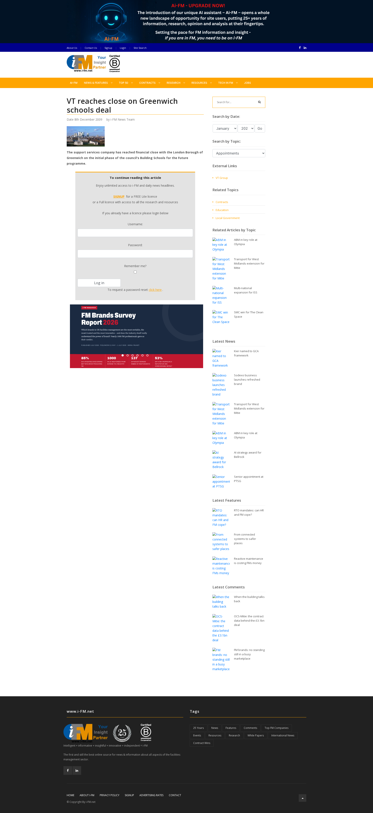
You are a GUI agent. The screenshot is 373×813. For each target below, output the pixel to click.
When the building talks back (249, 599)
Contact (175, 795)
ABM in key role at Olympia (245, 242)
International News (282, 735)
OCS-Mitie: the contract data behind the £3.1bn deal (249, 620)
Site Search (140, 47)
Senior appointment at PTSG (248, 479)
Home (70, 795)
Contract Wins (201, 743)
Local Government (228, 218)
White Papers (256, 735)
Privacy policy (109, 795)
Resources (199, 82)
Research (174, 82)
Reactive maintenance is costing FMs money (248, 561)
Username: (135, 224)
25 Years (198, 728)
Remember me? (135, 266)
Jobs (247, 82)
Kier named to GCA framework (246, 353)
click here (155, 290)
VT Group (222, 178)
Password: (135, 245)
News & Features (96, 82)
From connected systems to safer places (245, 539)
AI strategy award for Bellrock (247, 455)
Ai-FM (73, 82)
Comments (250, 728)
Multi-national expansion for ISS (245, 290)
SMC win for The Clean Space (248, 314)
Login (123, 47)
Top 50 (124, 82)
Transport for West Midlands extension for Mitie (249, 263)
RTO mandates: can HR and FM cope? (249, 512)
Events (197, 735)
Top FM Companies (276, 728)
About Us (72, 47)
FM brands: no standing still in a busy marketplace (249, 654)
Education (222, 210)
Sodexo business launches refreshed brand (247, 379)
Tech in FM (226, 82)
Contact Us (91, 47)
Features (231, 728)
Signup (108, 47)
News (214, 728)
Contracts (147, 82)
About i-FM (87, 795)
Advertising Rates (151, 795)
